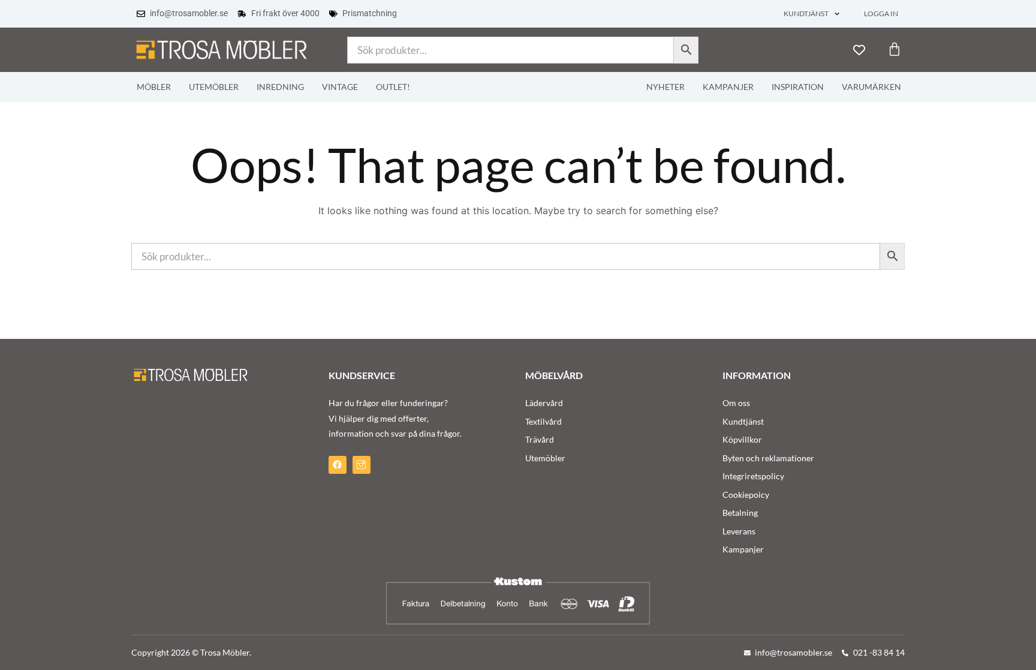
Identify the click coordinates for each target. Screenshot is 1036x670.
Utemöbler (214, 87)
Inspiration (798, 87)
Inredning (280, 87)
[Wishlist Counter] (859, 50)
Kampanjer (728, 87)
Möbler (154, 87)
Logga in (881, 13)
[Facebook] (338, 465)
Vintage (340, 87)
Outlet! (393, 87)
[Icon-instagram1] (362, 465)
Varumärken (871, 87)
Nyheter (665, 87)
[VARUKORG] (894, 49)
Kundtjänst (806, 13)
